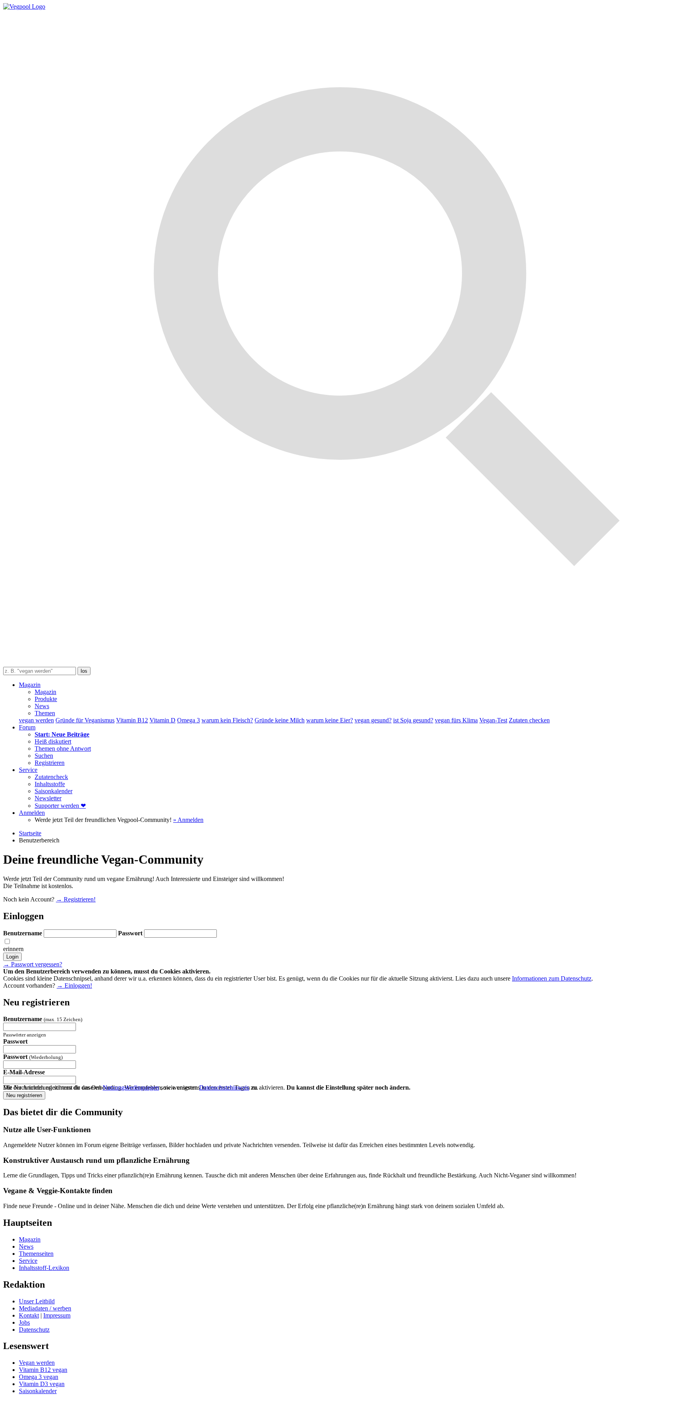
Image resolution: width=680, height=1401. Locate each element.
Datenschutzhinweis (224, 1087)
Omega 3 (188, 720)
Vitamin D (163, 720)
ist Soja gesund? (413, 720)
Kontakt (29, 1315)
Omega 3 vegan (38, 1376)
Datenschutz (34, 1329)
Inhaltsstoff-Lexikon (44, 1267)
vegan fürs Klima (456, 720)
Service (28, 769)
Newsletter (48, 798)
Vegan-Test (493, 720)
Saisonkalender (53, 791)
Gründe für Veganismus (85, 720)
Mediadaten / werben (45, 1308)
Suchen (44, 755)
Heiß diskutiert (53, 741)
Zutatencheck (51, 777)
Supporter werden (60, 805)
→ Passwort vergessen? (32, 964)
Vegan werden (37, 1362)
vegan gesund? (373, 720)
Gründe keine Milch (280, 720)
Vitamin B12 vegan (43, 1369)
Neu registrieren (24, 1095)
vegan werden (36, 720)
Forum (27, 727)
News (42, 706)
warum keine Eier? (329, 720)
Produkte (46, 699)
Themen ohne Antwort (63, 748)
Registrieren (50, 762)
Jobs (24, 1322)
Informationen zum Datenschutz (551, 978)
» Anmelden (188, 819)
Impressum (56, 1315)
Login (12, 957)
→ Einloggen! (74, 985)
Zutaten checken (529, 720)
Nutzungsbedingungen (131, 1087)
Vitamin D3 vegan (42, 1384)
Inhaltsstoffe (50, 784)
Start (30, 833)
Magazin (30, 684)
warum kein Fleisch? (227, 720)
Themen (45, 713)
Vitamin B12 (132, 720)
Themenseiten (36, 1253)
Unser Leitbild (37, 1301)
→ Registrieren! (76, 899)
